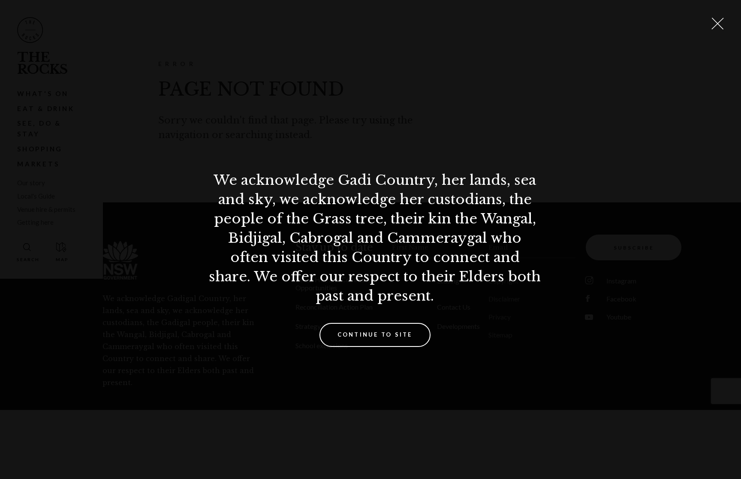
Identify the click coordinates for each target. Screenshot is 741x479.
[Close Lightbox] (717, 23)
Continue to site (375, 334)
